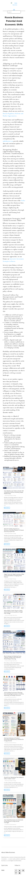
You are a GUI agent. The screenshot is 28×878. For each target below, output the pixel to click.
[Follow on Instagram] (23, 870)
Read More (6, 507)
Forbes (23, 200)
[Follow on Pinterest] (16, 873)
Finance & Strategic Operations (11, 615)
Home (2, 870)
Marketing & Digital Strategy (10, 495)
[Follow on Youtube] (19, 873)
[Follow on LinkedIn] (19, 870)
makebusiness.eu (8, 141)
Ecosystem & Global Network (10, 697)
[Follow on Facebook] (16, 870)
